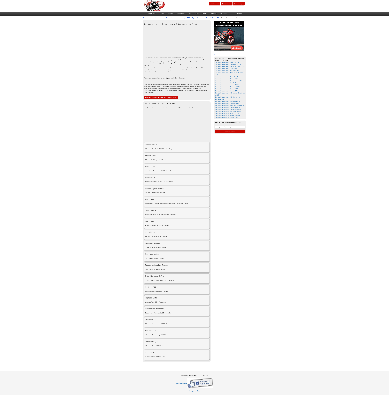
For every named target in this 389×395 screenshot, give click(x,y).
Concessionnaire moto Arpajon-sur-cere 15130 (230, 66)
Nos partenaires (194, 391)
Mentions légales (181, 383)
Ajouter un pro (238, 4)
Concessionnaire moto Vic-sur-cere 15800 (228, 81)
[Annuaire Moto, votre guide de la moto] (154, 5)
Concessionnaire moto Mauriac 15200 (227, 71)
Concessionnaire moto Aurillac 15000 (227, 62)
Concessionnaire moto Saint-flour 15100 (228, 64)
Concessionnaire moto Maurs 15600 (226, 77)
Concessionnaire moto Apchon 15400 (227, 117)
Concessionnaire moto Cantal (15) (208, 18)
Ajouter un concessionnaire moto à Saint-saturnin (161, 97)
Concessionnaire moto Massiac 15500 (227, 89)
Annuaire (161, 13)
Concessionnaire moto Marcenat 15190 (227, 107)
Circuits (204, 13)
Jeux (189, 13)
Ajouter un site (226, 4)
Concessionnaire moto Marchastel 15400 (228, 109)
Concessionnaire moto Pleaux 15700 (226, 91)
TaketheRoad (214, 4)
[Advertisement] (177, 40)
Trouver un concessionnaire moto (153, 18)
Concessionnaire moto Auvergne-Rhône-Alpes (181, 18)
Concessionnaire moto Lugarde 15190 (227, 103)
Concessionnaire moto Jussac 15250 (227, 85)
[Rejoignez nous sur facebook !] (200, 383)
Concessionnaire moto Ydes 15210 (226, 83)
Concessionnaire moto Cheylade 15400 (227, 115)
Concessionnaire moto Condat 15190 (227, 113)
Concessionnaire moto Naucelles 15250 (227, 87)
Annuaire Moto (151, 13)
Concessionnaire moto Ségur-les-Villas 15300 (229, 105)
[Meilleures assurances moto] (229, 36)
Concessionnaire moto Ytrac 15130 (226, 68)
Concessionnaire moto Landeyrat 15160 (228, 111)
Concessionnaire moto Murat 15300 (226, 79)
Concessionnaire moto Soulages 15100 (227, 101)
